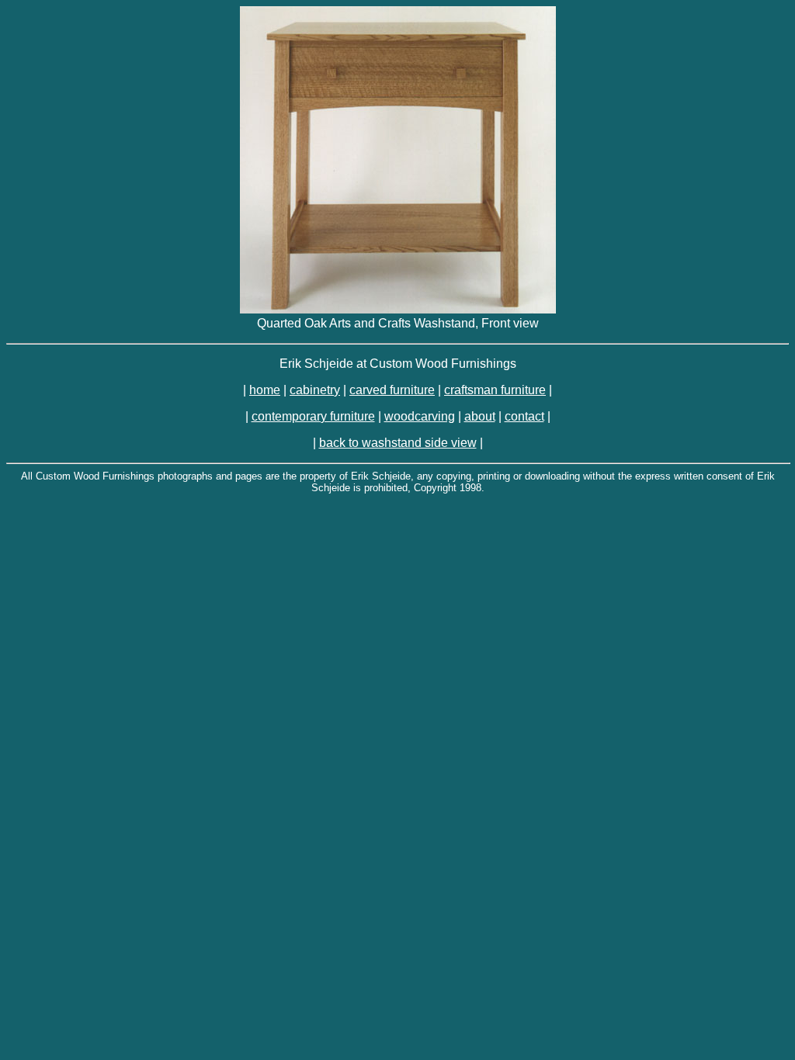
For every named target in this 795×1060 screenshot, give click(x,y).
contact (524, 416)
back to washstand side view (398, 442)
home (264, 390)
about (479, 416)
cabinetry (315, 390)
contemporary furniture (313, 416)
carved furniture (392, 390)
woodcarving (419, 416)
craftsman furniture (495, 390)
